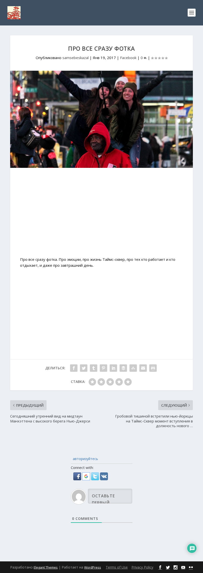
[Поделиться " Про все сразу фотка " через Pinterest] (103, 368)
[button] (77, 478)
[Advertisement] (101, 214)
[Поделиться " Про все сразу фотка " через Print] (153, 368)
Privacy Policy (142, 567)
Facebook (128, 57)
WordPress (92, 567)
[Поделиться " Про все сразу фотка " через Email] (143, 368)
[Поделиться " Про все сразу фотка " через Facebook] (74, 368)
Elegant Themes (46, 567)
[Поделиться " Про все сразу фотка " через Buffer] (123, 368)
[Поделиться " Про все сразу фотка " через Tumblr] (94, 368)
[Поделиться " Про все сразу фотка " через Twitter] (84, 368)
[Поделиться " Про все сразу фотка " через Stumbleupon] (133, 368)
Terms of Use (117, 567)
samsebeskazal (75, 57)
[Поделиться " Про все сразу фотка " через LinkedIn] (113, 368)
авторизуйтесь (85, 458)
